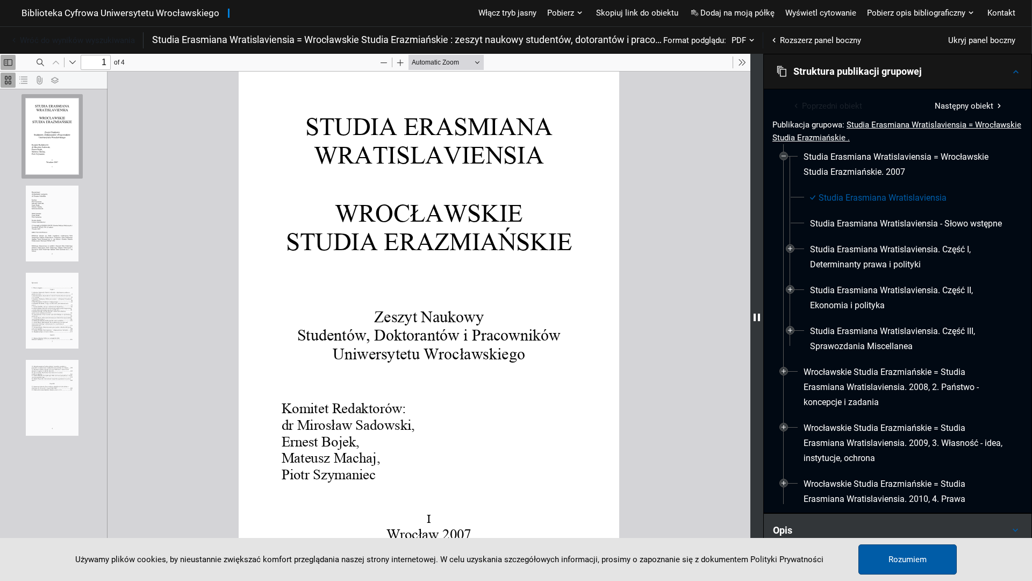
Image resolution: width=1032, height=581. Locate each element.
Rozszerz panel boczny (820, 40)
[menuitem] (904, 164)
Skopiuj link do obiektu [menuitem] (637, 13)
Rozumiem (907, 559)
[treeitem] (897, 251)
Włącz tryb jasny (507, 13)
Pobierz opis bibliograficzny (916, 13)
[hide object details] (756, 317)
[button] (897, 71)
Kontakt (1001, 13)
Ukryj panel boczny (981, 40)
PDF (739, 40)
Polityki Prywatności (786, 559)
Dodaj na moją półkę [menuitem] (737, 13)
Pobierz (560, 13)
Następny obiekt (964, 106)
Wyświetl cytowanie (820, 13)
